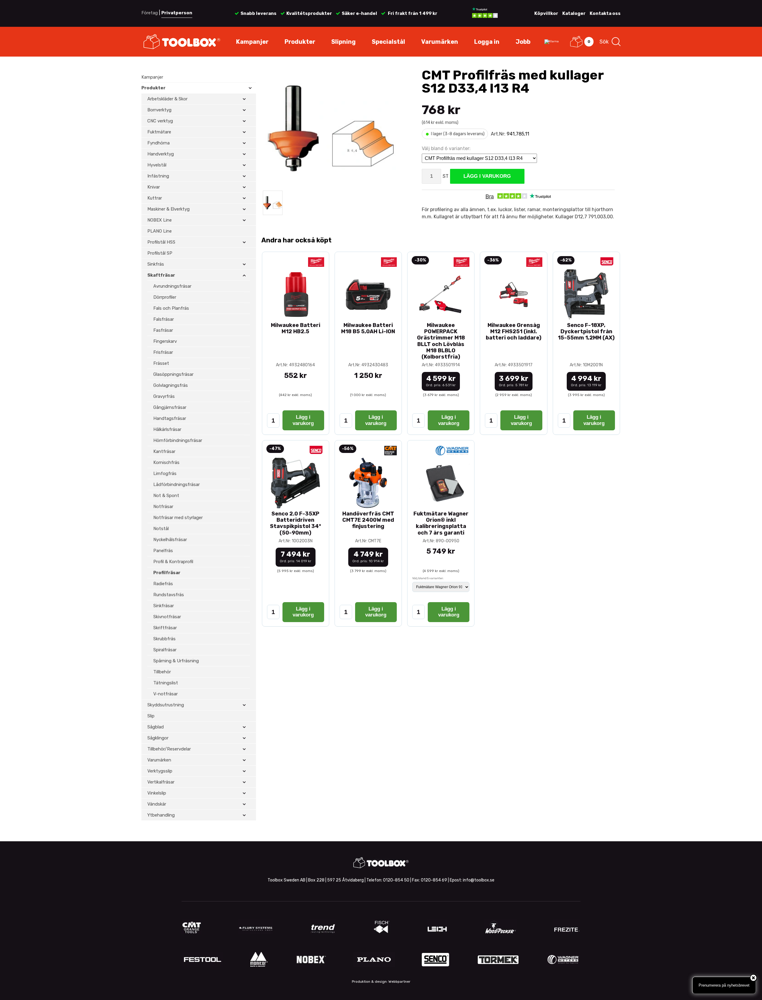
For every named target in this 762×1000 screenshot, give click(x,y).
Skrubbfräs (164, 638)
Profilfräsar (166, 572)
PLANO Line (159, 231)
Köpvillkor (546, 13)
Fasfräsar (163, 330)
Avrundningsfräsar (172, 286)
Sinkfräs (155, 264)
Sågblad (155, 727)
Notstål (161, 528)
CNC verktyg (160, 121)
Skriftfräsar (165, 627)
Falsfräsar (163, 319)
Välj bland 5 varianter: (428, 578)
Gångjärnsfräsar (169, 407)
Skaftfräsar (161, 275)
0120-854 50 (396, 880)
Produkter (300, 41)
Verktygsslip (159, 771)
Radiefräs (163, 583)
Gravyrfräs (164, 396)
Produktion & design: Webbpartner (381, 981)
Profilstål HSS (161, 242)
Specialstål (388, 41)
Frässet (161, 363)
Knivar (153, 187)
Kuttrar (154, 198)
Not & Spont (166, 495)
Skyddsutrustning (165, 705)
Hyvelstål (156, 165)
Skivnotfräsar (167, 616)
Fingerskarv (165, 341)
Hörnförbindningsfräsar (177, 440)
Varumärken (439, 41)
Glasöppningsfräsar (173, 374)
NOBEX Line (159, 220)
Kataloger (573, 13)
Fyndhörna (158, 143)
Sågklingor (157, 738)
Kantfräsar (164, 451)
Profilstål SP (159, 253)
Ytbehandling (161, 815)
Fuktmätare (159, 132)
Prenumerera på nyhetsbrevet (724, 985)
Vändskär (156, 804)
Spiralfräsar (165, 649)
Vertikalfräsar (160, 782)
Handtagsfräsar (169, 418)
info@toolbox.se (478, 880)
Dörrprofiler (164, 297)
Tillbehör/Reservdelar (169, 749)
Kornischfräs (166, 462)
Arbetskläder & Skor (167, 99)
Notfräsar (163, 506)
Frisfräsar (163, 352)
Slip (150, 716)
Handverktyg (160, 154)
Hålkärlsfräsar (167, 429)
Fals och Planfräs (171, 308)
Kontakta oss (605, 13)
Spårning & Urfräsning (176, 660)
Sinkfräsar (163, 605)
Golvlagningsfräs (170, 385)
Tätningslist (165, 683)
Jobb (523, 41)
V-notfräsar (165, 694)
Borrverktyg (159, 110)
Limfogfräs (165, 473)
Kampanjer (252, 41)
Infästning (158, 176)
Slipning (343, 41)
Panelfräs (163, 550)
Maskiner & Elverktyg (168, 209)
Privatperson (176, 12)
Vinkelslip (156, 793)
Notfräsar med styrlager (178, 517)
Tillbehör (162, 672)
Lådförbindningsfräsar (176, 484)
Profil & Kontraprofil (173, 561)
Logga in (486, 41)
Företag (149, 12)
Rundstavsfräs (168, 594)
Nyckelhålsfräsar (170, 539)
